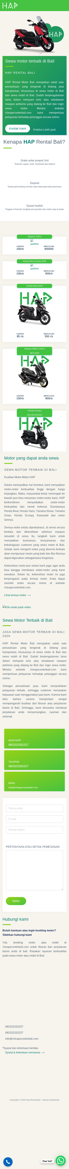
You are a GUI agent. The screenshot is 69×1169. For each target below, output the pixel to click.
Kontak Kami (17, 128)
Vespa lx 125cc (34, 236)
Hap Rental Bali (33, 1100)
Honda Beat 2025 (34, 286)
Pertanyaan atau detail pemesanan (33, 846)
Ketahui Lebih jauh (44, 129)
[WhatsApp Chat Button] (61, 1161)
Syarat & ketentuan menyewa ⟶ (25, 1052)
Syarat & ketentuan (50, 1100)
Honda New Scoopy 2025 (34, 261)
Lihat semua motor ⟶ (17, 595)
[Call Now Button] (8, 1161)
